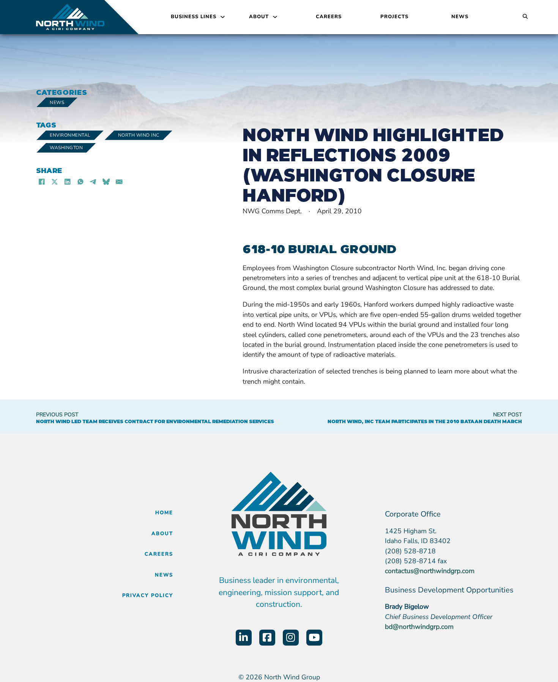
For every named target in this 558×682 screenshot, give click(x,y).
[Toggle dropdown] (222, 16)
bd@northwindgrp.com (419, 626)
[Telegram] (93, 181)
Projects (394, 16)
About (259, 16)
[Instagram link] (291, 638)
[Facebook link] (267, 638)
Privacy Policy (147, 595)
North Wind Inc (138, 135)
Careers (329, 16)
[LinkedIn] (67, 181)
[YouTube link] (314, 638)
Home (164, 512)
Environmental (70, 135)
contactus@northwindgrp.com (429, 570)
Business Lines (193, 16)
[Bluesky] (106, 181)
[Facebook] (41, 181)
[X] (54, 181)
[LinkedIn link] (244, 638)
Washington (66, 148)
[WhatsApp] (80, 181)
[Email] (119, 181)
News (459, 16)
